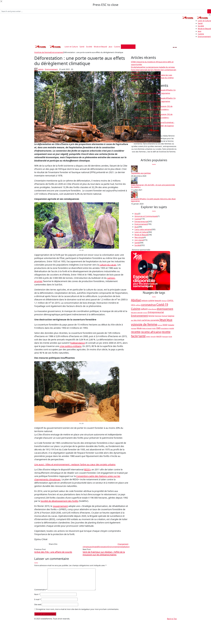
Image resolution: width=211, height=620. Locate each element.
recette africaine (151, 332)
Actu (136, 213)
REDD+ (87, 469)
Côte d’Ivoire (152, 309)
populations (165, 328)
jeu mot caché (140, 320)
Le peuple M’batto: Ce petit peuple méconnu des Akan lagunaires (153, 200)
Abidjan (136, 300)
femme (151, 316)
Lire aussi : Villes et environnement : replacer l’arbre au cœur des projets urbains (75, 464)
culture (144, 308)
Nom (37, 594)
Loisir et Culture (204, 20)
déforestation (102, 546)
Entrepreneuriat (141, 221)
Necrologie (139, 237)
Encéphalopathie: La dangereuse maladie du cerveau (153, 67)
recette (135, 332)
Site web (37, 604)
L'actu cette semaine (143, 229)
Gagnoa (171, 316)
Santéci (148, 336)
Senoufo (153, 336)
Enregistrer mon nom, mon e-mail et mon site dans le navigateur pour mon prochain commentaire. (77, 609)
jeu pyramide (153, 320)
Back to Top (172, 618)
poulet (171, 328)
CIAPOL (170, 300)
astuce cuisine (148, 300)
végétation (125, 546)
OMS (158, 328)
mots (154, 328)
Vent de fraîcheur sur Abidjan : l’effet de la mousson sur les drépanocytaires (104, 553)
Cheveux (164, 301)
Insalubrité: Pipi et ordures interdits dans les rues (151, 75)
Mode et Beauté (204, 28)
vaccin (159, 336)
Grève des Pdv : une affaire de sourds (53, 551)
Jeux (199, 31)
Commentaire (40, 589)
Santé (200, 23)
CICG (133, 305)
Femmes (158, 316)
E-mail (37, 599)
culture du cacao (107, 264)
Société (201, 26)
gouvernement (60, 506)
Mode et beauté (147, 328)
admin (41, 69)
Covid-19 (162, 304)
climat (93, 546)
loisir (165, 324)
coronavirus (148, 304)
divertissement (165, 308)
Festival (164, 316)
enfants (145, 312)
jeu (132, 320)
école (170, 337)
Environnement (204, 36)
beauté (158, 300)
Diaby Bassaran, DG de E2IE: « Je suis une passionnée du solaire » (153, 186)
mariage (133, 328)
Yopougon (165, 336)
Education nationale (137, 312)
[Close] (1, 1)
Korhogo (160, 325)
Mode (139, 328)
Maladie (171, 325)
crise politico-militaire (70, 346)
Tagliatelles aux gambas (141, 173)
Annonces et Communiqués (146, 216)
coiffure (138, 305)
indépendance (77, 342)
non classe (139, 240)
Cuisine (201, 34)
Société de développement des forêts (59, 500)
